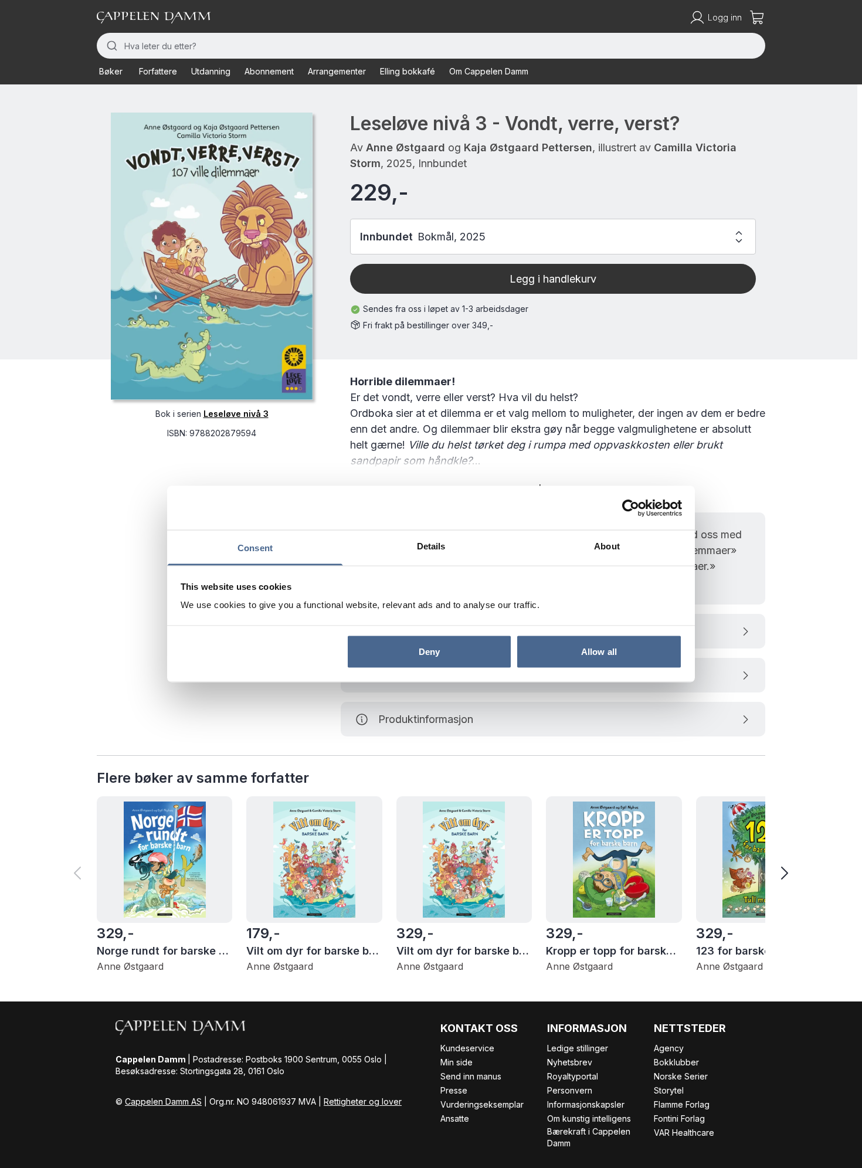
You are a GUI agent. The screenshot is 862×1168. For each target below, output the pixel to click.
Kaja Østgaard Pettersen (528, 147)
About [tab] (607, 546)
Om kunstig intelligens (589, 1118)
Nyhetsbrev (569, 1062)
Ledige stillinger (577, 1048)
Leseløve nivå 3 (236, 414)
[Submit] (110, 46)
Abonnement (269, 71)
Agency (669, 1048)
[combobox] (431, 46)
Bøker (111, 71)
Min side (456, 1062)
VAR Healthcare (684, 1133)
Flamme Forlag (682, 1104)
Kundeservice (467, 1048)
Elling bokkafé (407, 71)
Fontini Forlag (679, 1118)
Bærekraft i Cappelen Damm (588, 1137)
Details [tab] (431, 546)
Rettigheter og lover (363, 1101)
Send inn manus (470, 1076)
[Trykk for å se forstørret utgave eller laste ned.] (212, 256)
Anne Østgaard (405, 147)
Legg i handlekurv (553, 279)
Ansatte (454, 1118)
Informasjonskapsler (586, 1104)
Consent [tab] (255, 548)
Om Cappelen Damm (488, 71)
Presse (453, 1090)
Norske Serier (681, 1076)
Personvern (569, 1090)
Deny (429, 651)
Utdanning (210, 71)
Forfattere (158, 71)
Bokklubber (676, 1062)
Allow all (599, 651)
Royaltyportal (572, 1076)
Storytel (669, 1090)
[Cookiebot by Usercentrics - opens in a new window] (630, 508)
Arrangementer (337, 71)
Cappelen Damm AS (163, 1101)
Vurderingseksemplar (482, 1104)
